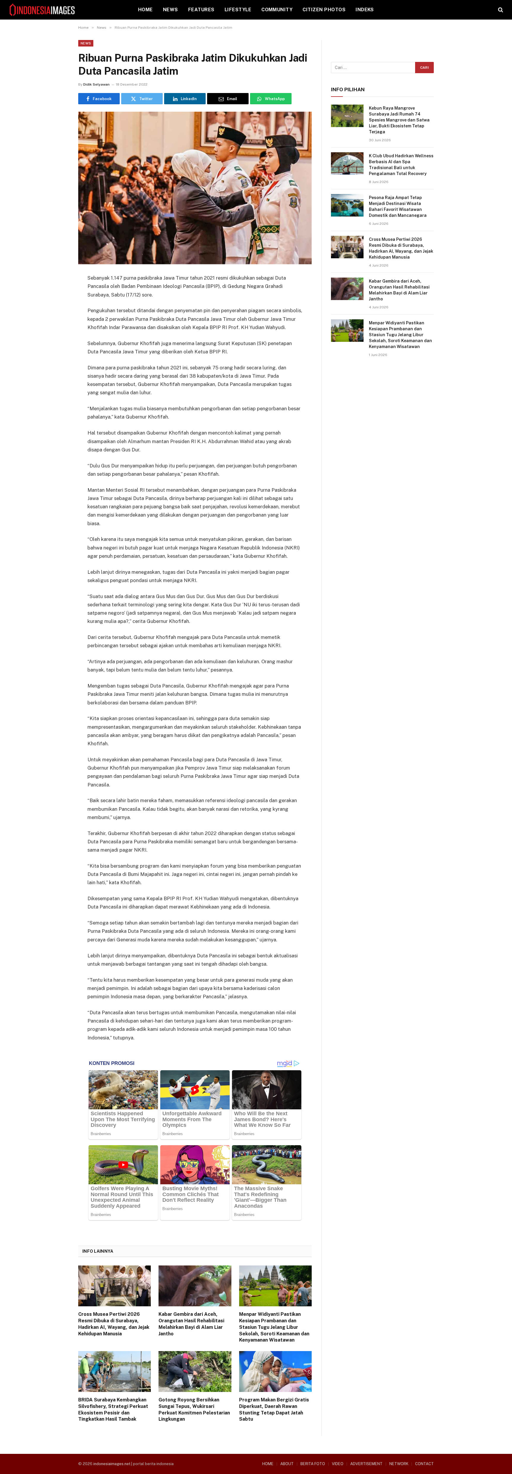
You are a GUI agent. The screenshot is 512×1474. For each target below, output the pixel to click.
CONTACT (424, 1464)
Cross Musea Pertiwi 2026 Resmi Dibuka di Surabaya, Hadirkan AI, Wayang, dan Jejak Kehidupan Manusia (113, 1323)
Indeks (365, 9)
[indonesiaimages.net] (42, 10)
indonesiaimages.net (111, 1464)
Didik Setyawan (96, 84)
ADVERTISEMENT (366, 1464)
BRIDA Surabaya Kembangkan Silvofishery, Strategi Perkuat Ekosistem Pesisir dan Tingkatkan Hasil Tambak (113, 1409)
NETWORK (398, 1464)
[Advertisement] (382, 412)
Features (201, 9)
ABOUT (287, 1464)
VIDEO (337, 1464)
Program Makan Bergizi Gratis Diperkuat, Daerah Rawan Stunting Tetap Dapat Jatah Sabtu (274, 1409)
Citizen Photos (324, 9)
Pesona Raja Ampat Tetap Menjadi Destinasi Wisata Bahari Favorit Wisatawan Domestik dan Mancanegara (398, 206)
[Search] (500, 10)
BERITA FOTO (312, 1464)
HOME (145, 9)
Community (276, 9)
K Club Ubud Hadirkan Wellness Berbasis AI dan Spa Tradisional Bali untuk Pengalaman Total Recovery (401, 164)
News (170, 9)
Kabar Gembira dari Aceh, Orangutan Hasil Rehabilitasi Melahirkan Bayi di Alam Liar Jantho (191, 1323)
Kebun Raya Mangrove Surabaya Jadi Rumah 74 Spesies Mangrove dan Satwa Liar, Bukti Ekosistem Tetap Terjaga (399, 120)
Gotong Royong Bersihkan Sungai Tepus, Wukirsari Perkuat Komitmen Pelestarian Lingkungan (194, 1409)
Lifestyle (238, 9)
